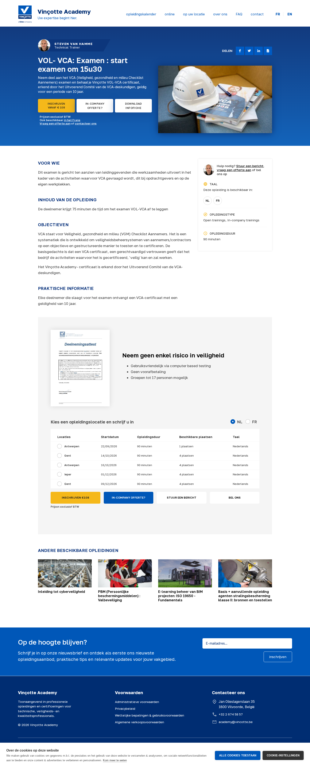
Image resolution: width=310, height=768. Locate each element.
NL (207, 200)
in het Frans (72, 120)
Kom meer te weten (115, 760)
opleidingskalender (141, 14)
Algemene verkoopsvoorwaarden (139, 722)
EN (289, 14)
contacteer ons (86, 123)
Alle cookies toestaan (237, 755)
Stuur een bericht (249, 166)
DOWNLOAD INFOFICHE (133, 106)
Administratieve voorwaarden (137, 702)
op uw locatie (194, 14)
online (170, 14)
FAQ (239, 14)
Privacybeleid (125, 708)
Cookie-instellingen (283, 755)
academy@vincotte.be (236, 722)
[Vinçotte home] (25, 14)
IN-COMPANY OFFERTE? (95, 106)
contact (257, 14)
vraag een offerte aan (234, 170)
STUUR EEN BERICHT (181, 497)
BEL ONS (235, 497)
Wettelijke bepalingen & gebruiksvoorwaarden (149, 715)
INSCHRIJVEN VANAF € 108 (56, 105)
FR (278, 14)
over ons (220, 14)
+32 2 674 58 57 (231, 714)
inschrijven (277, 657)
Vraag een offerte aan (55, 123)
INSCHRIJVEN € (75, 497)
